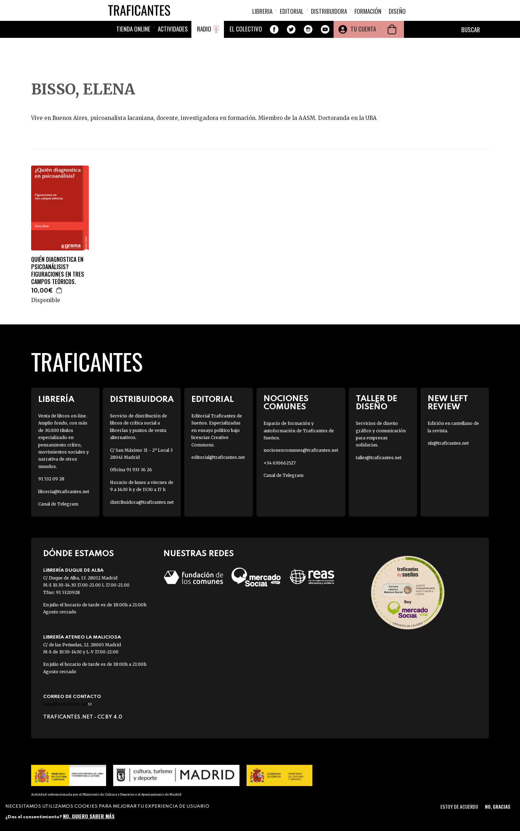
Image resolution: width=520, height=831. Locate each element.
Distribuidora (329, 11)
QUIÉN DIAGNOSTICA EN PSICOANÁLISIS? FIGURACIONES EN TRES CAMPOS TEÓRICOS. (57, 270)
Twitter (291, 29)
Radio (204, 28)
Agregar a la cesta (59, 290)
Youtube (325, 29)
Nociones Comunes (286, 403)
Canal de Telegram (58, 504)
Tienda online (133, 28)
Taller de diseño (376, 403)
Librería (56, 400)
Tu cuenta (363, 28)
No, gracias (497, 806)
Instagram (308, 29)
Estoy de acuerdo (459, 806)
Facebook (274, 29)
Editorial (292, 11)
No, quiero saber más (89, 816)
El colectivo (246, 28)
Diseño (397, 11)
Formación (367, 11)
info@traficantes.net (67, 704)
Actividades (173, 28)
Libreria (262, 11)
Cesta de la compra (391, 29)
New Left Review (448, 403)
